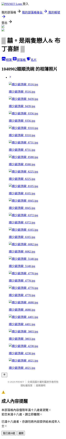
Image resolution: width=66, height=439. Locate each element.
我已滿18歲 (9, 433)
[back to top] (4, 375)
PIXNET (20, 381)
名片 (34, 59)
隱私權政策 (26, 385)
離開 (21, 433)
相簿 (9, 59)
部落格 (21, 59)
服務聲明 (40, 385)
